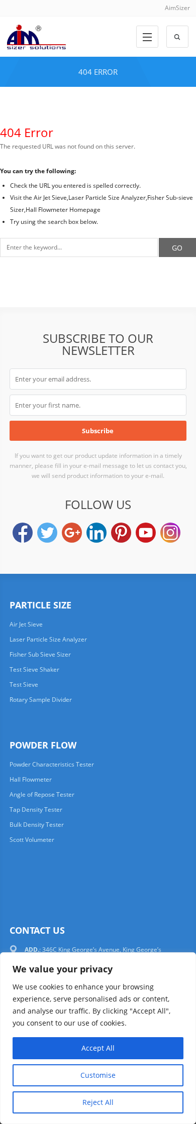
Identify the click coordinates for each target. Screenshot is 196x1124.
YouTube (146, 533)
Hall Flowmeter (31, 779)
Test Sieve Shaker (34, 669)
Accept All (98, 1048)
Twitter (47, 533)
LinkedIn (96, 533)
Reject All (98, 1102)
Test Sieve (24, 684)
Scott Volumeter (32, 839)
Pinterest (121, 533)
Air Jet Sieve (26, 624)
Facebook (23, 533)
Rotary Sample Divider (41, 699)
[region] (98, 1038)
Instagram (170, 533)
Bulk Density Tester (37, 824)
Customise (98, 1075)
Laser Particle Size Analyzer (48, 639)
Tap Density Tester (36, 809)
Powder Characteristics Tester (52, 764)
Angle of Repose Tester (42, 794)
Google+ (72, 533)
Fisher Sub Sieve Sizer (40, 654)
